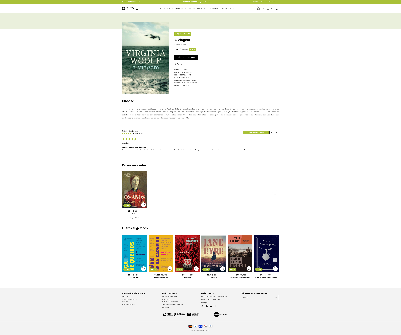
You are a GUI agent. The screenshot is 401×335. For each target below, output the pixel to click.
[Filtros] (271, 132)
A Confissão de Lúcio (161, 277)
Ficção (178, 34)
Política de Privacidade (170, 302)
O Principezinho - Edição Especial (266, 277)
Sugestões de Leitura (129, 299)
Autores (125, 302)
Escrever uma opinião (256, 132)
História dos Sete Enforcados (240, 277)
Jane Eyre (213, 277)
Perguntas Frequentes (169, 296)
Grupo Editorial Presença (203, 330)
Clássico (186, 34)
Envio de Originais (128, 304)
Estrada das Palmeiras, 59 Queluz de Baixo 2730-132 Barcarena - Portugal (214, 299)
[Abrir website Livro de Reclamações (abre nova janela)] (220, 314)
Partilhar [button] (180, 64)
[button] (164, 8)
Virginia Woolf (180, 45)
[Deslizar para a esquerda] (126, 192)
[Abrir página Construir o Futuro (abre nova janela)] (181, 314)
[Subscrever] (276, 297)
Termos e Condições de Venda (172, 304)
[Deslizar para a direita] (275, 192)
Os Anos (134, 214)
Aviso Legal (166, 299)
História (125, 296)
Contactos (165, 307)
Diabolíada (187, 277)
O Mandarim (134, 277)
